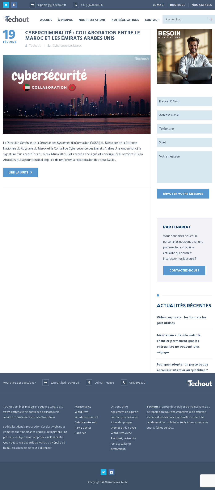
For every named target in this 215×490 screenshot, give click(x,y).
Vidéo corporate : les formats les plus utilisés (181, 320)
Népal (55, 442)
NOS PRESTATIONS (92, 19)
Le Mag (158, 5)
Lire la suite (18, 172)
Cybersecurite (62, 45)
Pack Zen (80, 432)
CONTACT (152, 19)
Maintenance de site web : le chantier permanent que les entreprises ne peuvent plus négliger (179, 344)
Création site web (86, 422)
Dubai (6, 447)
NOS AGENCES (202, 5)
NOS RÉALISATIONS (125, 19)
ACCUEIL (46, 19)
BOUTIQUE (177, 5)
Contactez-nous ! (184, 270)
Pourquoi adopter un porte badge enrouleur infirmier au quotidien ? (182, 367)
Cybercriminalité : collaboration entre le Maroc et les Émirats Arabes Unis (82, 35)
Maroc (77, 45)
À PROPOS (65, 19)
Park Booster (83, 427)
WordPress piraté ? (86, 417)
